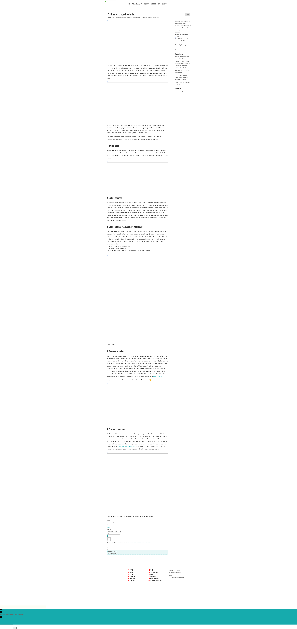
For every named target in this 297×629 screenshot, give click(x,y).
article (122, 444)
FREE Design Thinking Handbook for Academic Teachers (181, 77)
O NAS (128, 4)
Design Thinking (127, 17)
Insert (15, 628)
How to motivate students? (182, 82)
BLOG (158, 4)
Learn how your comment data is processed (139, 543)
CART (151, 574)
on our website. (157, 376)
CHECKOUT (153, 576)
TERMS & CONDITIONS (156, 581)
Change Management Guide (126, 446)
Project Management (137, 17)
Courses (121, 17)
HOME (131, 570)
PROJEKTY (146, 4)
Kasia (109, 17)
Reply (2, 623)
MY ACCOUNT (154, 572)
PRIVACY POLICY (154, 579)
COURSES (132, 576)
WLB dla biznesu (136, 4)
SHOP (151, 570)
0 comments (156, 17)
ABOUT (131, 572)
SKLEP (164, 4)
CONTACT (132, 581)
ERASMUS (132, 579)
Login (108, 527)
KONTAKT (153, 4)
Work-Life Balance (147, 17)
